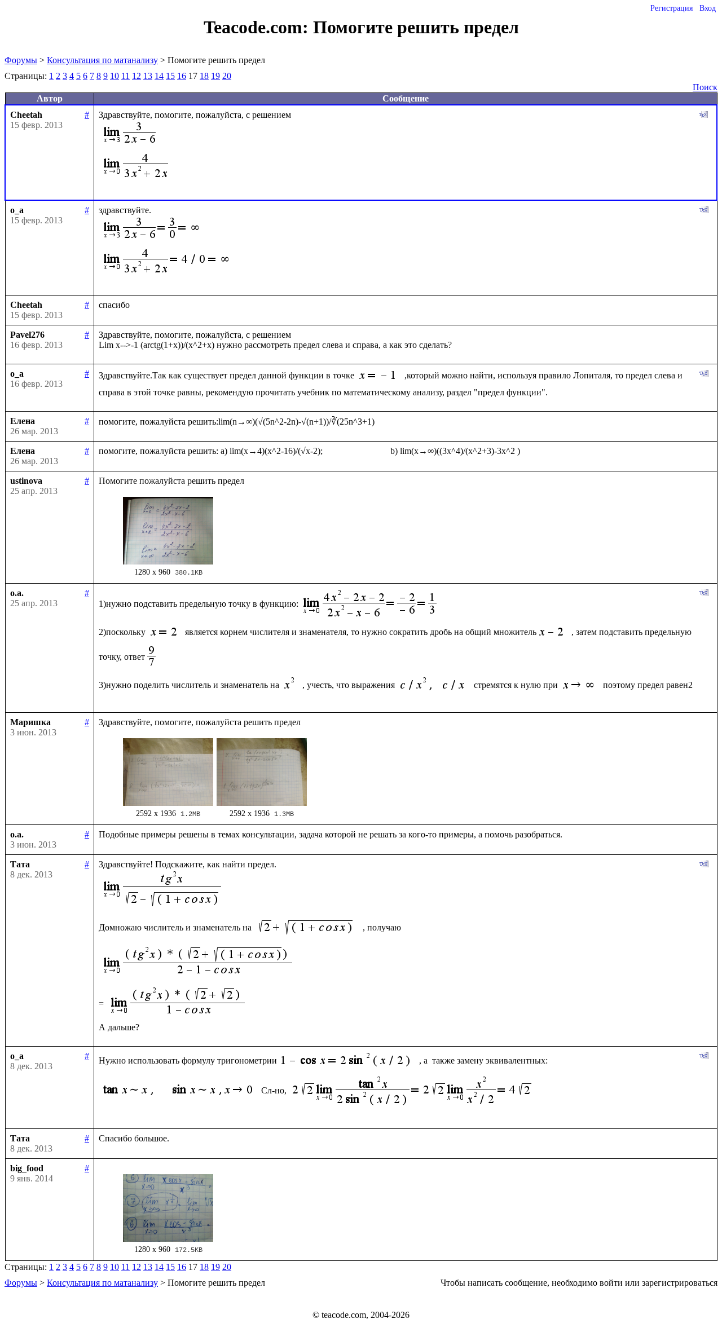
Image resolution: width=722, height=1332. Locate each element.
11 (125, 76)
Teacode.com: (258, 27)
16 (181, 76)
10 (114, 76)
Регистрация (671, 8)
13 (147, 76)
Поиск (705, 87)
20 (226, 76)
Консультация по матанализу (102, 60)
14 (159, 76)
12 (136, 76)
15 (170, 76)
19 (215, 76)
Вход (707, 8)
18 (204, 76)
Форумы (21, 60)
